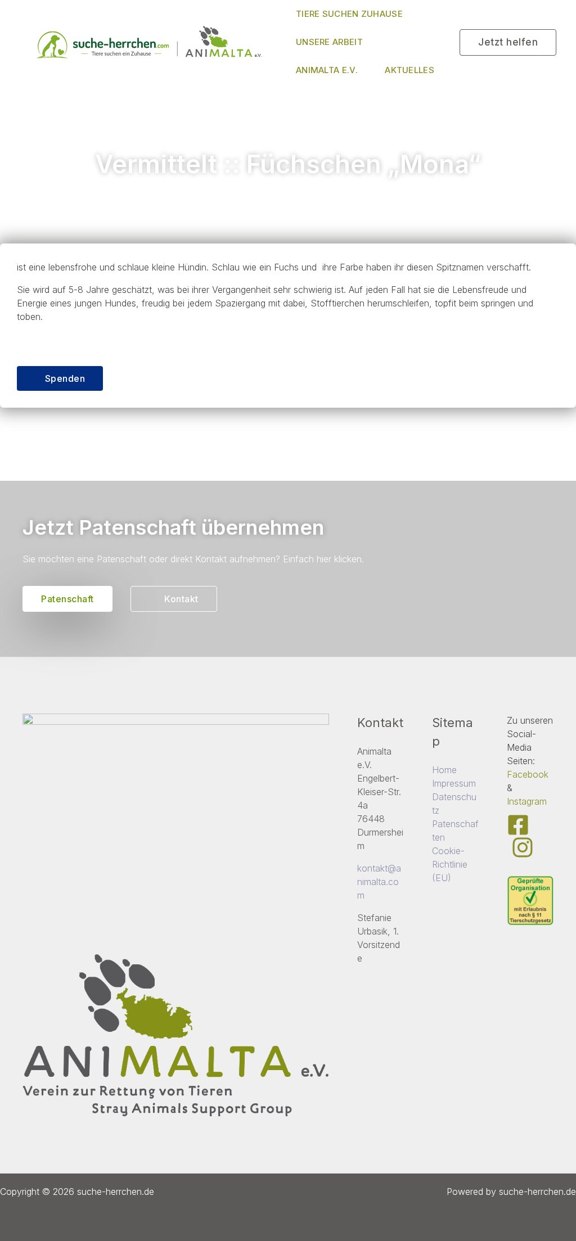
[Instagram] (522, 847)
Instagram (527, 801)
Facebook (527, 774)
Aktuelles (409, 70)
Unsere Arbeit (329, 42)
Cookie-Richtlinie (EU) (449, 864)
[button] (508, 42)
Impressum (454, 783)
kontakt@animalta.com (379, 882)
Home (444, 769)
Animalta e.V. (327, 70)
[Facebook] (518, 825)
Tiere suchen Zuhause (349, 13)
